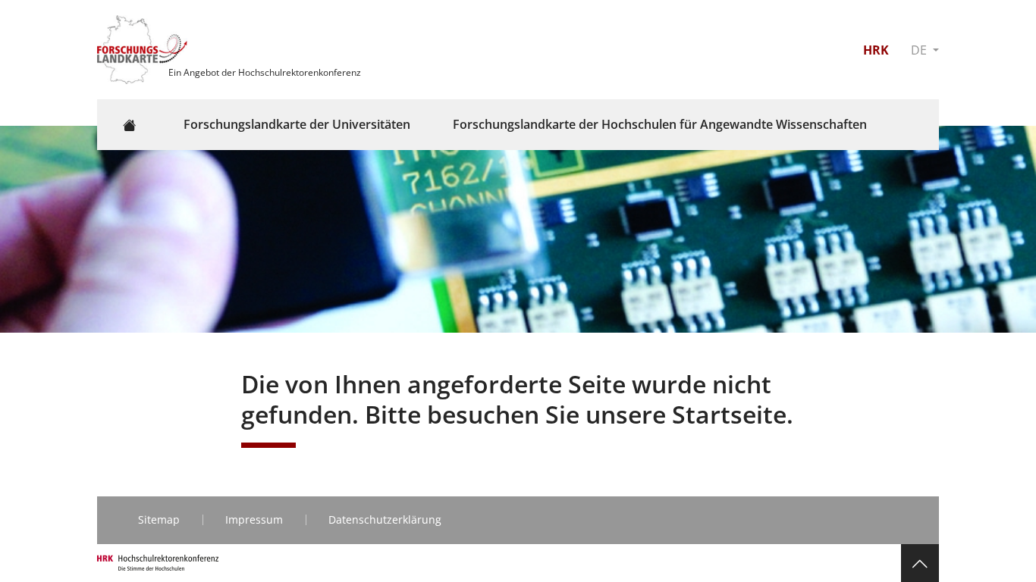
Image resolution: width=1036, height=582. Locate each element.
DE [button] (920, 50)
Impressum (254, 519)
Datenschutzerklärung (384, 519)
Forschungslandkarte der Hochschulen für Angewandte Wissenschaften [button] (660, 124)
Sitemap (159, 519)
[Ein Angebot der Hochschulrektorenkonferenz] (144, 48)
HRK (876, 50)
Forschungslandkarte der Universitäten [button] (297, 124)
